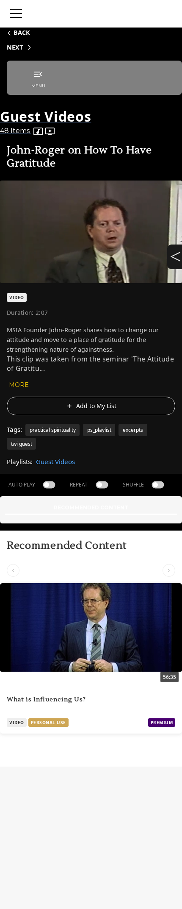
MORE (19, 385)
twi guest (21, 444)
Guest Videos (55, 461)
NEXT (15, 47)
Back (22, 32)
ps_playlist (99, 430)
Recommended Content (91, 507)
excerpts (133, 430)
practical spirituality (53, 430)
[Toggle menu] (16, 13)
